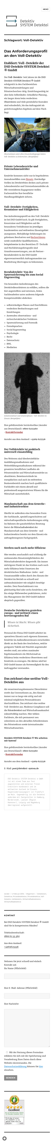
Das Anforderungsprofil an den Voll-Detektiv (25, 53)
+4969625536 (11, 946)
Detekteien (41, 894)
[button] (4, 1138)
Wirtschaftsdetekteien (31, 899)
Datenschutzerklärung (15, 1066)
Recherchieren (38, 237)
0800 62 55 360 (12, 936)
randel (6, 894)
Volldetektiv (17, 899)
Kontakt (9, 915)
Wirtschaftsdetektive (12, 902)
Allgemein (30, 894)
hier (41, 1066)
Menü (45, 9)
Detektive (8, 896)
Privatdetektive (34, 896)
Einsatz (29, 179)
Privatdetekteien (20, 896)
